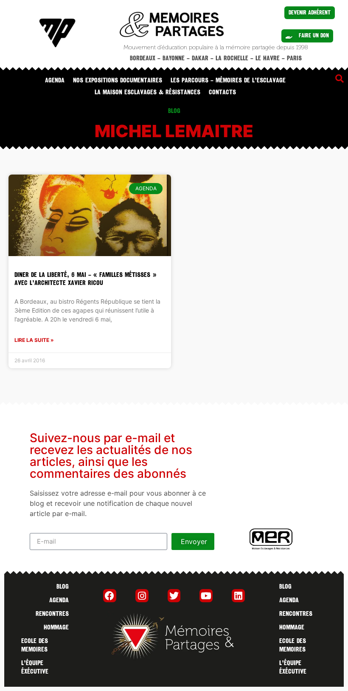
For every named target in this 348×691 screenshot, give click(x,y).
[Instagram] (142, 595)
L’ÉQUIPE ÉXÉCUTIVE (34, 667)
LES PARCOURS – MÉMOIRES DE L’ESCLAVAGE (228, 80)
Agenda (55, 80)
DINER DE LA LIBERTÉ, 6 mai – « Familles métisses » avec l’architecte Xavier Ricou (85, 279)
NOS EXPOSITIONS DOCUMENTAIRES (117, 80)
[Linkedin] (238, 595)
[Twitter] (174, 595)
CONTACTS (222, 92)
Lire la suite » (34, 340)
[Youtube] (206, 595)
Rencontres (52, 613)
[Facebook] (109, 595)
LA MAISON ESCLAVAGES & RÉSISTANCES (147, 92)
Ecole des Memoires (34, 645)
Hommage (56, 627)
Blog (62, 586)
